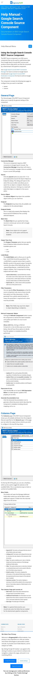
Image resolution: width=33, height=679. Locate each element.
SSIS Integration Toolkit (15, 7)
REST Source (11, 8)
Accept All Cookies (10, 660)
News (2, 629)
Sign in (19, 627)
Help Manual (24, 7)
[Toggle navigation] (30, 46)
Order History (21, 631)
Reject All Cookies (16, 666)
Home (2, 7)
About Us (3, 627)
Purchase (20, 629)
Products (7, 7)
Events (2, 631)
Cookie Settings (24, 660)
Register (23, 627)
